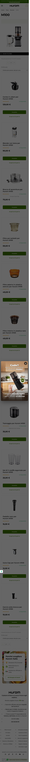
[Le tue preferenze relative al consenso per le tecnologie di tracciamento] (1, 571)
